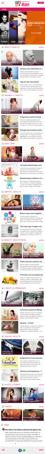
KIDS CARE (9, 143)
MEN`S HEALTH (12, 47)
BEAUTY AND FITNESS (15, 240)
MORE (41, 47)
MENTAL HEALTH (12, 192)
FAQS (6, 425)
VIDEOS (8, 406)
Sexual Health (12, 336)
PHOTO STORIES (12, 384)
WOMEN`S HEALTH (13, 95)
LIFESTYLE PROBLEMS (15, 288)
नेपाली (40, 3)
